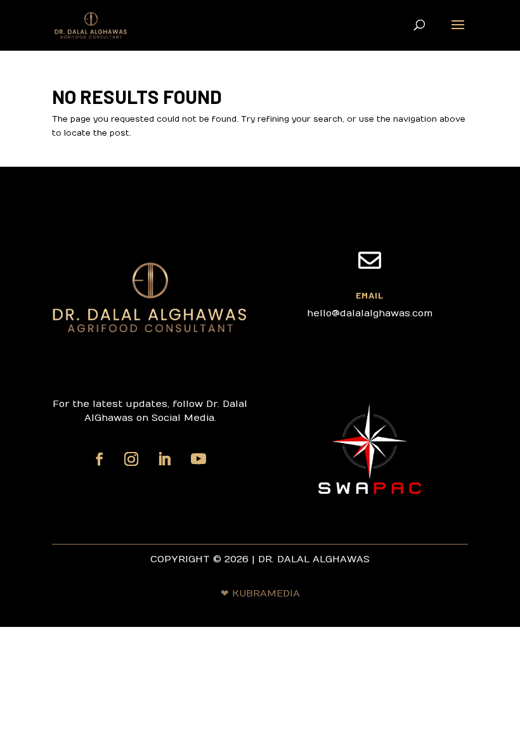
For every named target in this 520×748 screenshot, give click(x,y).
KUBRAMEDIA (266, 593)
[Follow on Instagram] (131, 459)
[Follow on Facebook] (99, 459)
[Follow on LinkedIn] (164, 459)
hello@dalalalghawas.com (369, 313)
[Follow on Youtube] (198, 459)
